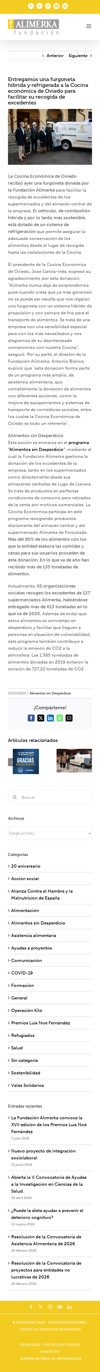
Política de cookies (61, 1345)
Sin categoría (24, 1060)
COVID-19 (22, 973)
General (19, 997)
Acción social (25, 878)
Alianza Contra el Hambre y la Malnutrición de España (42, 894)
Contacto (50, 1352)
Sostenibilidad (25, 1072)
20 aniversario (26, 866)
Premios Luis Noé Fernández (40, 1022)
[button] (12, 762)
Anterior (55, 55)
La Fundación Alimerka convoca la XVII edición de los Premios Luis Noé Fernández (49, 1124)
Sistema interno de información (50, 1359)
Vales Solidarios (27, 1085)
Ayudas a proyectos (31, 948)
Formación (22, 985)
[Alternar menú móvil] (89, 26)
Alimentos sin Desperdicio (50, 693)
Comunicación (26, 960)
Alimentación (25, 910)
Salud (17, 1047)
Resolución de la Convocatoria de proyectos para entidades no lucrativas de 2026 (46, 1270)
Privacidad (30, 1345)
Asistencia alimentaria (33, 935)
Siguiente (78, 55)
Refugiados (23, 1035)
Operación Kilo (26, 1010)
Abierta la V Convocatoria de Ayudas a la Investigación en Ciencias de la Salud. (49, 1184)
